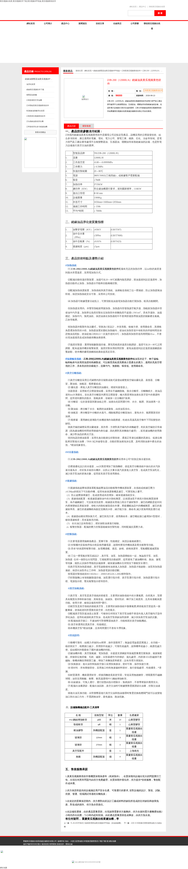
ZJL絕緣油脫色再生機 (34, 121)
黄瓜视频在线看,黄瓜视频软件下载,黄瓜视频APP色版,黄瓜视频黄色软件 (28, 1)
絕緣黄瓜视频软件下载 (35, 90)
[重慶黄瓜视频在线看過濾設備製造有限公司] (73, 11)
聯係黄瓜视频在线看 (157, 7)
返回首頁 (45, 844)
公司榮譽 (135, 23)
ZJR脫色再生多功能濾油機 (36, 127)
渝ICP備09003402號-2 (32, 844)
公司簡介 (48, 23)
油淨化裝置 (30, 84)
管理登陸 (52, 844)
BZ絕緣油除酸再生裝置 (35, 111)
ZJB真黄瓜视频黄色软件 (35, 116)
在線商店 (117, 23)
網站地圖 (112, 841)
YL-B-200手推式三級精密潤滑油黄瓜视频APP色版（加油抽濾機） (96, 823)
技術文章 (100, 23)
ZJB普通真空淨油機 (34, 100)
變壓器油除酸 (31, 95)
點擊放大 (85, 99)
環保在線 (69, 844)
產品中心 (142, 7)
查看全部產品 (40, 132)
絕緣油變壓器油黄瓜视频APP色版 (39, 79)
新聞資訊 (83, 23)
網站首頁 (133, 7)
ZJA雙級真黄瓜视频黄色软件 (37, 105)
